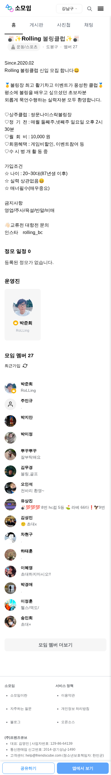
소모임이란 (18, 695)
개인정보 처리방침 (75, 709)
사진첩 (64, 24)
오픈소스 (68, 722)
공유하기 (28, 768)
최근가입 (12, 365)
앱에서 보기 (82, 768)
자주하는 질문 (21, 709)
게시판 (36, 24)
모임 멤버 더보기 (55, 644)
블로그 (15, 722)
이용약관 (68, 695)
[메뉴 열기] (100, 8)
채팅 (88, 24)
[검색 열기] (89, 9)
